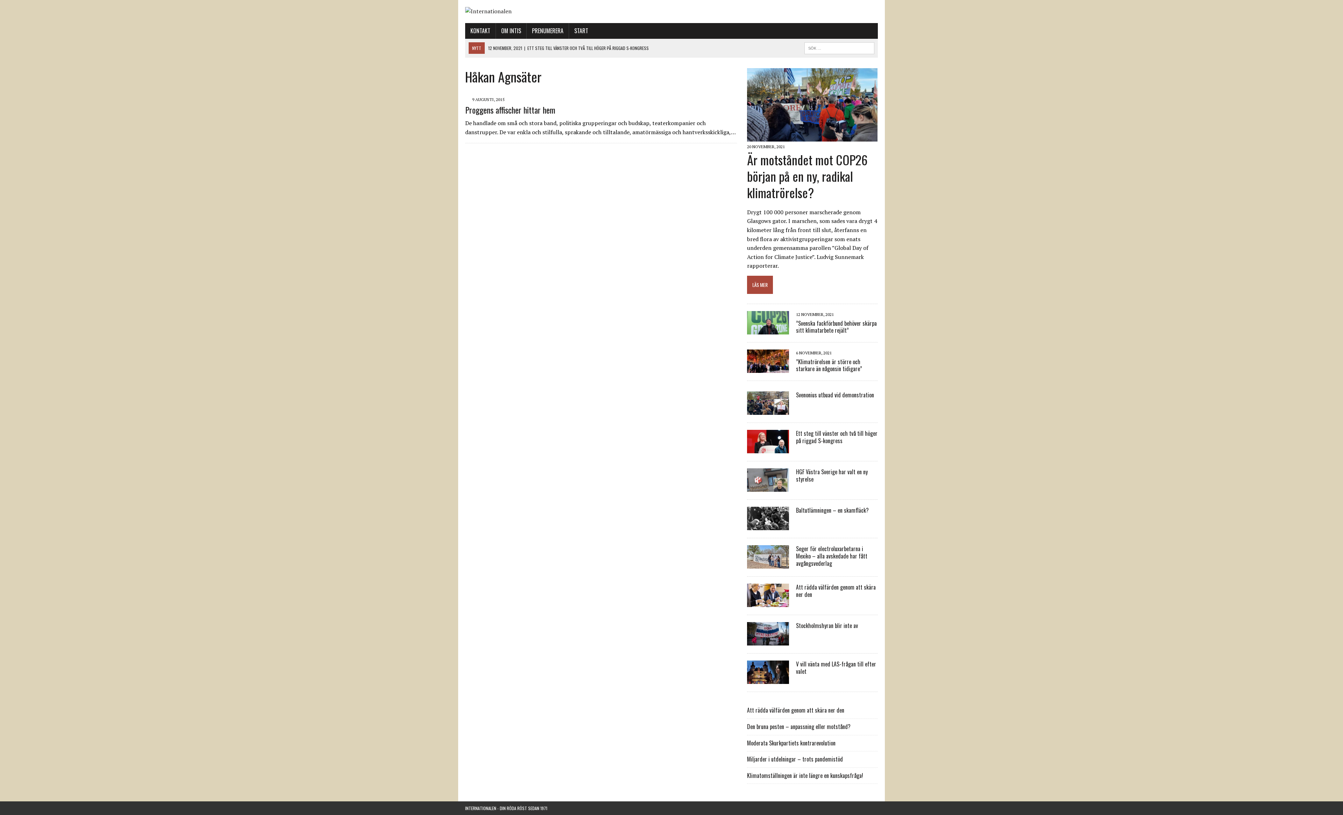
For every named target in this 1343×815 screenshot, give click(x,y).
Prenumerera (547, 31)
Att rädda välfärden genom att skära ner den (836, 591)
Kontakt (480, 31)
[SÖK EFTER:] (839, 47)
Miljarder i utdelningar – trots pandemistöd (795, 759)
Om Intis (511, 31)
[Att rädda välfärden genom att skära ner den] (768, 602)
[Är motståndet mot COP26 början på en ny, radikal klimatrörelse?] (812, 137)
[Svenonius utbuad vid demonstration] (768, 410)
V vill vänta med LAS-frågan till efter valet (836, 668)
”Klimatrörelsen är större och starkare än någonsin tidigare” (829, 365)
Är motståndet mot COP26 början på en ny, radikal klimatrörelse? (807, 176)
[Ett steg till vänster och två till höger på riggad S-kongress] (768, 449)
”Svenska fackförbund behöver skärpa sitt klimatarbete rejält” (836, 327)
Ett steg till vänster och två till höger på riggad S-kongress (836, 437)
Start (581, 31)
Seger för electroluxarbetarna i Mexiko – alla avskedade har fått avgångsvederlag (831, 556)
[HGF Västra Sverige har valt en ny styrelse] (768, 487)
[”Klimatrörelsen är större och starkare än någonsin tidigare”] (768, 368)
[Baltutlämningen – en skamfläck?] (768, 525)
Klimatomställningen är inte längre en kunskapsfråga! (805, 775)
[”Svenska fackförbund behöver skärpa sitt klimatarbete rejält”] (768, 330)
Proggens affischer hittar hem (510, 109)
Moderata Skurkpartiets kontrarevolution (791, 743)
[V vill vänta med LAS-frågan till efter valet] (768, 679)
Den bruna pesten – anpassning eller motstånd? (799, 726)
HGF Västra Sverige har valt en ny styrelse (832, 475)
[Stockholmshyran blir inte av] (768, 641)
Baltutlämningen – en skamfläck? (832, 510)
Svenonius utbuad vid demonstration (835, 395)
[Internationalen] (671, 11)
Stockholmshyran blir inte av (827, 625)
